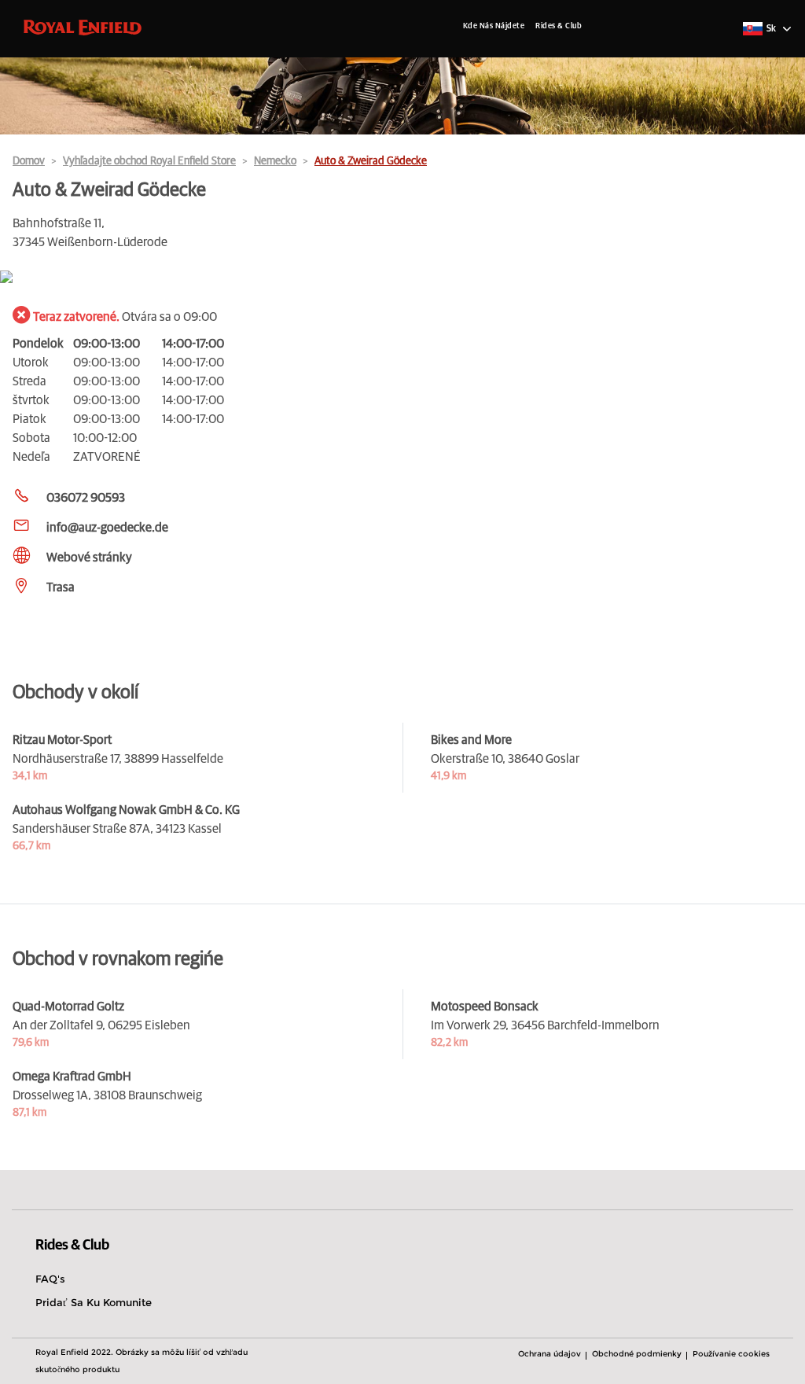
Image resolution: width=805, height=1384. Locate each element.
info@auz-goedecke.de (107, 527)
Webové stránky (89, 557)
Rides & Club (558, 26)
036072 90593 (85, 497)
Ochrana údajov (549, 1354)
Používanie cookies (731, 1354)
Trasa (60, 587)
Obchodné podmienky (637, 1354)
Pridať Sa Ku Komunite (93, 1302)
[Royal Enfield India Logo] (83, 27)
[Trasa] (402, 278)
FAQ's (50, 1278)
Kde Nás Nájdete (494, 26)
